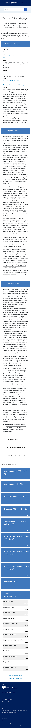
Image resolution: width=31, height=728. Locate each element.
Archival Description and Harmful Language (11, 725)
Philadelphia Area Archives (15, 2)
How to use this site (7, 704)
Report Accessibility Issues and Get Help (11, 723)
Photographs (22, 85)
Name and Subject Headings (16, 447)
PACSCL (4, 708)
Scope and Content (13, 284)
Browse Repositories (7, 699)
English (4, 72)
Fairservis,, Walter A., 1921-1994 (11, 80)
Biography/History (13, 131)
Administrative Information (16, 455)
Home (3, 697)
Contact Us (24, 26)
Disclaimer (4, 718)
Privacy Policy (5, 720)
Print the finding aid (15, 676)
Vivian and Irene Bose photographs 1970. (12, 595)
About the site (6, 701)
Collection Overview (13, 44)
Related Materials (12, 439)
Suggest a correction (15, 678)
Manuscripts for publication (9, 85)
